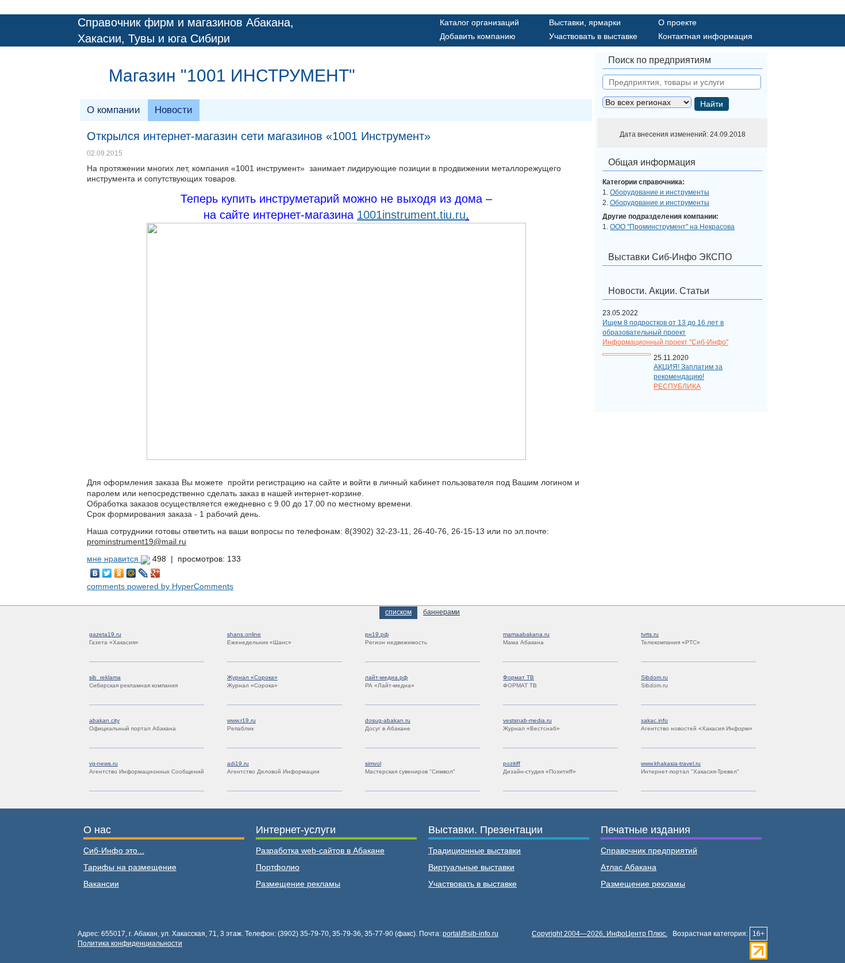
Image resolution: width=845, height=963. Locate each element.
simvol (373, 763)
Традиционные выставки (474, 850)
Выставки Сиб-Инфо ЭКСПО (670, 257)
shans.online (244, 634)
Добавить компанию (478, 36)
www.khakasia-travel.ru (671, 763)
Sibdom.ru (654, 677)
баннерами (441, 612)
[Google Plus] (155, 573)
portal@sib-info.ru (470, 934)
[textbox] (681, 82)
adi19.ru (238, 763)
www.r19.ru (241, 720)
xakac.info (654, 720)
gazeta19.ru (105, 634)
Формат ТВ (518, 677)
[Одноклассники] (119, 573)
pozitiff (511, 763)
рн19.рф (377, 634)
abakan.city (104, 720)
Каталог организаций (479, 22)
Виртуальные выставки (471, 867)
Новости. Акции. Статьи (658, 291)
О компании (113, 110)
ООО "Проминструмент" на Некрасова (672, 227)
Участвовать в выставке (593, 36)
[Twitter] (107, 573)
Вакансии (101, 883)
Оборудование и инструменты (659, 192)
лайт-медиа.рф (386, 677)
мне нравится (114, 558)
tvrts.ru (650, 634)
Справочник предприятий (649, 850)
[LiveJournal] (143, 573)
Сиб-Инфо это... (113, 850)
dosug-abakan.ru (387, 720)
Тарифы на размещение (129, 867)
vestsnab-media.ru (527, 720)
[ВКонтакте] (95, 573)
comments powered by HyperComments (160, 586)
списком (398, 612)
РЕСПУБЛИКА (677, 386)
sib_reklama (105, 677)
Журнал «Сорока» (252, 677)
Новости (174, 110)
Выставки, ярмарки (585, 22)
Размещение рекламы (298, 883)
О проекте (677, 22)
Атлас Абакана (628, 867)
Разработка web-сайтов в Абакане (320, 850)
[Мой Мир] (131, 573)
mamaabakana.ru (526, 634)
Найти (711, 104)
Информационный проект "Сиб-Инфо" (665, 342)
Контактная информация (705, 36)
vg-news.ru (103, 763)
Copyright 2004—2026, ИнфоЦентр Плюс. (599, 934)
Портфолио (277, 867)
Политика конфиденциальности (130, 943)
